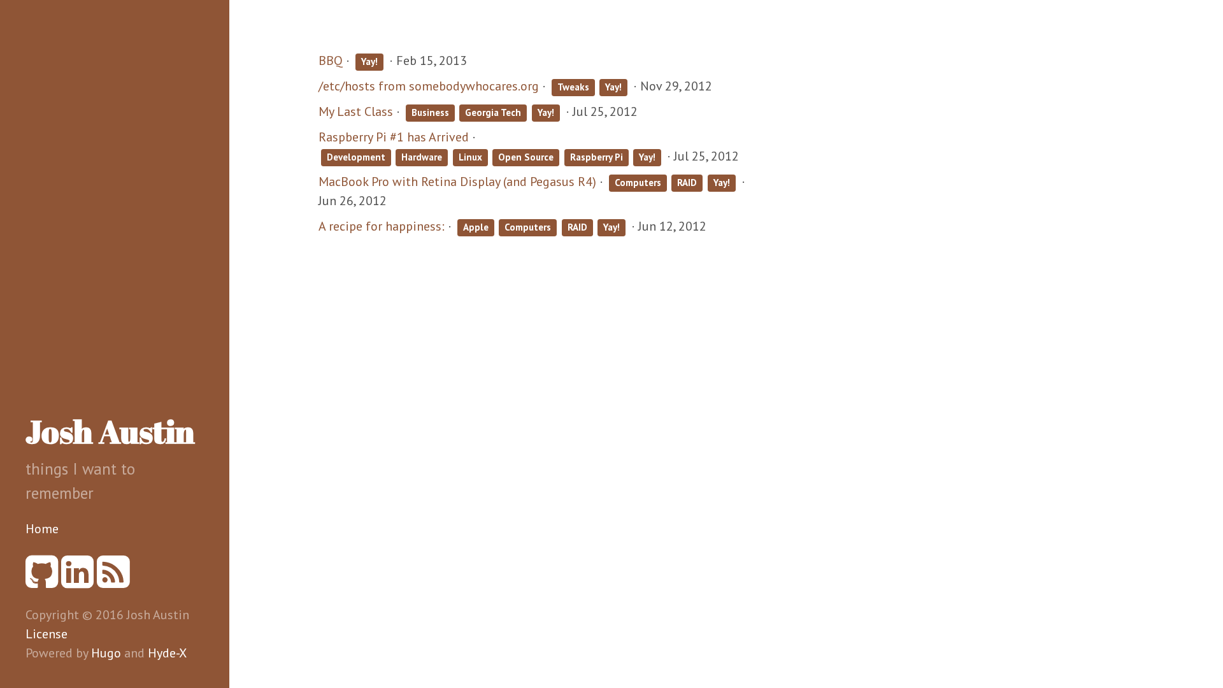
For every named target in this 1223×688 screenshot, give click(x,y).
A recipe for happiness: (381, 226)
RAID (687, 182)
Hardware (421, 157)
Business (430, 112)
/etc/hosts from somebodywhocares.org (428, 86)
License (46, 634)
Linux (470, 157)
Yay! (369, 61)
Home (42, 528)
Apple (476, 227)
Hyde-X (167, 653)
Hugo (106, 653)
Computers (638, 182)
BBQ (330, 60)
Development (356, 157)
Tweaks (573, 87)
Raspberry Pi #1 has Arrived (393, 137)
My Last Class (355, 111)
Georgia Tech (493, 112)
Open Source (526, 157)
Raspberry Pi (596, 157)
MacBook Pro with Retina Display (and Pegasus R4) (457, 181)
